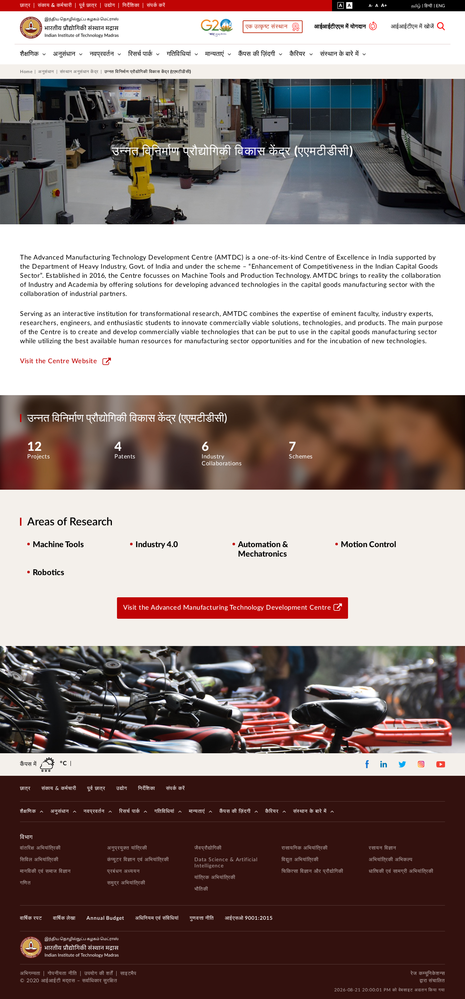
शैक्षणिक (29, 54)
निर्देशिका (131, 5)
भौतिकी (201, 889)
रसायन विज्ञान (382, 848)
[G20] (219, 27)
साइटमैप (128, 973)
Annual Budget (105, 918)
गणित (25, 883)
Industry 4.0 (157, 545)
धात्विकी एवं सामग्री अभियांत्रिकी (401, 871)
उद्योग (109, 5)
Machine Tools (58, 545)
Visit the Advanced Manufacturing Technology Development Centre (227, 608)
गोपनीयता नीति (62, 973)
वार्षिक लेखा (64, 918)
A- (371, 7)
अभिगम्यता (30, 973)
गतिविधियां (179, 54)
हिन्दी (428, 6)
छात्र (25, 5)
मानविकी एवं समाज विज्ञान (45, 871)
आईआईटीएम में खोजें (412, 26)
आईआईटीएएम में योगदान (340, 26)
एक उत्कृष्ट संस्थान (267, 26)
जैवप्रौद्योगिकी (208, 848)
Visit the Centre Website (58, 361)
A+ (384, 7)
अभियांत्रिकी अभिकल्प (391, 859)
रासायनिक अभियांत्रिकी (305, 848)
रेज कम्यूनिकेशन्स (428, 973)
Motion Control (368, 545)
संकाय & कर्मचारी (55, 5)
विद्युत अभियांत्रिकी (300, 859)
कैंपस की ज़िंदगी (256, 54)
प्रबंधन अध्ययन (123, 871)
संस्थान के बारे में (339, 54)
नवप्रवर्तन (102, 54)
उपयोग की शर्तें (98, 973)
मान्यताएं (214, 54)
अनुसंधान (64, 54)
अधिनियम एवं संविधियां (157, 918)
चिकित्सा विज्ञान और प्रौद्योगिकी (312, 871)
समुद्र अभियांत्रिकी (126, 883)
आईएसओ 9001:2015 (249, 918)
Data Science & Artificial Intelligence (226, 862)
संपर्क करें (156, 5)
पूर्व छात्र (88, 5)
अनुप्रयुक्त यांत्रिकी (127, 848)
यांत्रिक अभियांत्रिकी (214, 877)
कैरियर (297, 54)
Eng (440, 6)
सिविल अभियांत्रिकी (39, 859)
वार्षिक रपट (31, 918)
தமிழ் (416, 6)
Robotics (48, 573)
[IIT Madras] (69, 27)
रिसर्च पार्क (140, 54)
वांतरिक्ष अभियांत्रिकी (40, 848)
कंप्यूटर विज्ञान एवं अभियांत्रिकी (138, 859)
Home (26, 71)
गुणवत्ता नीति (202, 918)
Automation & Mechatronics (263, 549)
